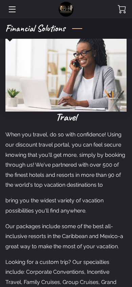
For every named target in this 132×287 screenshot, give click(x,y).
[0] (122, 9)
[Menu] (11, 9)
